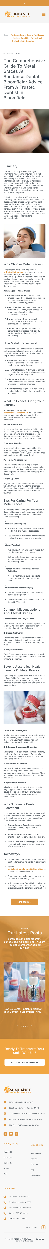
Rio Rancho (8, 1163)
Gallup (6, 1174)
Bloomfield (8, 1152)
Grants (6, 1168)
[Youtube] (11, 1134)
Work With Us (36, 1175)
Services (34, 1159)
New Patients (36, 1153)
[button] (43, 14)
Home (6, 35)
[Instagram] (16, 1134)
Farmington (8, 1157)
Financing (34, 1164)
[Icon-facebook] (5, 1134)
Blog (32, 1170)
